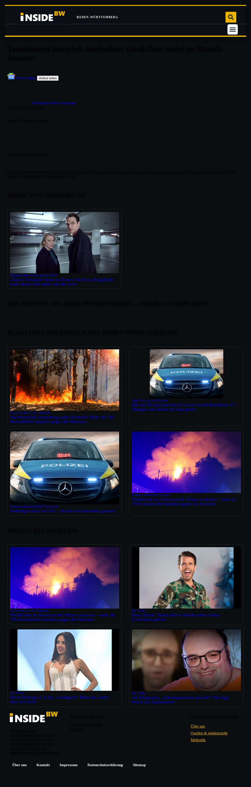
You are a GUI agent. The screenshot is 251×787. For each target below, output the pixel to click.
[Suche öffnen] (231, 17)
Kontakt (43, 765)
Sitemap (139, 765)
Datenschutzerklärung (105, 765)
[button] (232, 29)
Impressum (69, 765)
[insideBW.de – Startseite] (43, 17)
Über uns (19, 765)
